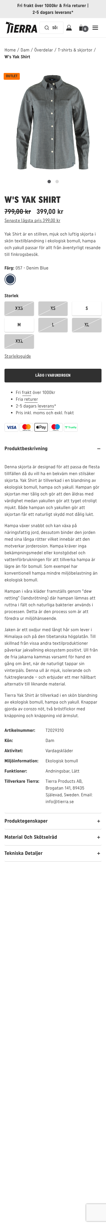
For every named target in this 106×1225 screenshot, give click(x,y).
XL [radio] (87, 324)
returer (31, 399)
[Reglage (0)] (49, 181)
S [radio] (87, 308)
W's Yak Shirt (17, 56)
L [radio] (53, 324)
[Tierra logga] (21, 27)
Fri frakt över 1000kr (37, 5)
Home (10, 50)
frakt (27, 392)
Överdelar (43, 50)
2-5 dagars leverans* (53, 12)
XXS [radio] (19, 308)
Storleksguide (18, 356)
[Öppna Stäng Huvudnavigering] (95, 28)
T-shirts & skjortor (75, 50)
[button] (82, 27)
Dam (25, 50)
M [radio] (19, 324)
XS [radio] (53, 308)
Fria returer (74, 5)
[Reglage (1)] (57, 181)
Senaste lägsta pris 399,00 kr (32, 220)
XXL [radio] (19, 341)
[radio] (10, 280)
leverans (46, 406)
